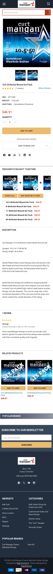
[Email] (9, 155)
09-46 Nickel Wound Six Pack (19, 219)
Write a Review (44, 88)
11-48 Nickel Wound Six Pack (19, 211)
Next (50, 380)
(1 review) (19, 88)
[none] (26, 43)
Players (5, 521)
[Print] (14, 155)
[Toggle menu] (4, 4)
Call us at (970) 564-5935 (26, 476)
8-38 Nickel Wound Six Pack (18, 206)
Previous (3, 380)
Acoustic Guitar (35, 527)
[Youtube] (29, 483)
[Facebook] (4, 155)
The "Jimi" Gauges (36, 523)
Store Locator (8, 513)
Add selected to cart (30, 196)
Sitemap (5, 526)
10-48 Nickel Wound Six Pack (19, 215)
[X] (19, 155)
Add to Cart (13, 388)
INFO (4, 517)
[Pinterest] (30, 155)
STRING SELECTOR (10, 509)
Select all (9, 196)
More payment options (26, 139)
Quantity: (7, 117)
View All (31, 544)
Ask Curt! (6, 504)
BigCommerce (23, 563)
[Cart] (49, 4)
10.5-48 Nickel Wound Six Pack (20, 202)
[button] (26, 145)
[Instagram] (34, 483)
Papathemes (26, 566)
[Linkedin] (25, 155)
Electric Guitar (34, 519)
